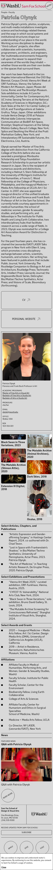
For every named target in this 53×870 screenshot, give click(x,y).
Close (3, 867)
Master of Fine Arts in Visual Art (16, 393)
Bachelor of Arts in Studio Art (15, 398)
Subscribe (27, 833)
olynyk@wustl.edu (10, 412)
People (4, 12)
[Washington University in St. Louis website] (39, 815)
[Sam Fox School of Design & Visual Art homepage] (23, 5)
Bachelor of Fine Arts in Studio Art (17, 396)
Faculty (12, 12)
